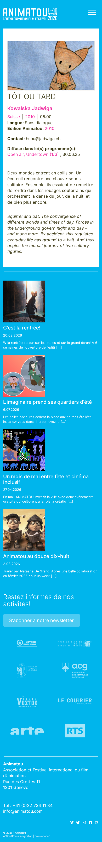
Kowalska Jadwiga (29, 108)
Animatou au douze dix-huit (36, 556)
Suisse (13, 116)
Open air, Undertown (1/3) (33, 154)
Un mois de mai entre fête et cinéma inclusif (46, 479)
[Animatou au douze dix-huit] (24, 530)
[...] (59, 347)
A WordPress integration (17, 836)
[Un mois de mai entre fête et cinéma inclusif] (24, 450)
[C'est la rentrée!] (24, 301)
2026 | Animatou (16, 832)
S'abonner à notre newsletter (41, 620)
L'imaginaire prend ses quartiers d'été (47, 402)
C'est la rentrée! (22, 328)
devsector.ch (42, 836)
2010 (30, 116)
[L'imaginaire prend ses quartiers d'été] (24, 376)
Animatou (30, 14)
